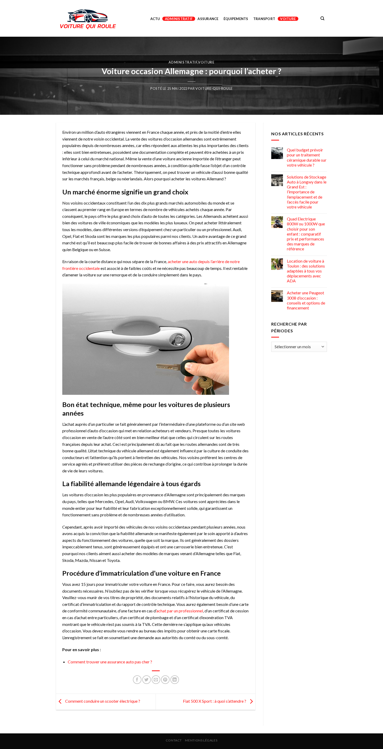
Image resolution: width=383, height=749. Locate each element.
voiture (288, 19)
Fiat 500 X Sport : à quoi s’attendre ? (215, 701)
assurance (207, 19)
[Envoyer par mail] (156, 679)
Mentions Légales (201, 740)
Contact (174, 740)
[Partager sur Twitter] (146, 679)
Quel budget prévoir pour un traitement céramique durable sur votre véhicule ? (306, 157)
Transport (264, 19)
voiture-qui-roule (214, 88)
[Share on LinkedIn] (174, 679)
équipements (236, 19)
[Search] (322, 18)
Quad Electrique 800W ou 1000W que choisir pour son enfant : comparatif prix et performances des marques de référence (306, 233)
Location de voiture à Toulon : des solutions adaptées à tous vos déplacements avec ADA (306, 270)
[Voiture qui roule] (88, 18)
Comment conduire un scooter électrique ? (102, 701)
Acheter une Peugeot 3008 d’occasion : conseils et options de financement (306, 300)
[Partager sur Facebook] (137, 679)
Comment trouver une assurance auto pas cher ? (110, 661)
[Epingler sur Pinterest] (165, 679)
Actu (155, 19)
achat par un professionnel (179, 610)
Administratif (179, 19)
